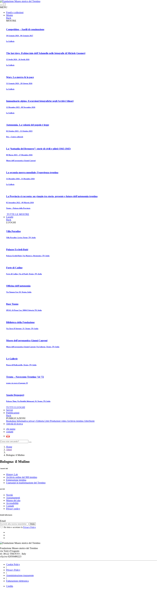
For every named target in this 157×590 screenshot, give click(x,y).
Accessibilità (12, 503)
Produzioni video (58, 421)
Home (9, 447)
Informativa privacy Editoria (31, 421)
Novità (9, 495)
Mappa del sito (13, 500)
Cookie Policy (13, 564)
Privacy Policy (29, 527)
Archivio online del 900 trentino (21, 477)
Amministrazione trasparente (20, 575)
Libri (47, 421)
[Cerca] (30, 442)
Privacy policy (13, 508)
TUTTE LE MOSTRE (18, 214)
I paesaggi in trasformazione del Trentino (26, 482)
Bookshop (11, 421)
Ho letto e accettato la (20, 527)
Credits (9, 586)
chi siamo (10, 429)
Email (3, 521)
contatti (9, 431)
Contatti (10, 506)
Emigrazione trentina (16, 480)
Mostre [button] (9, 15)
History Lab (12, 474)
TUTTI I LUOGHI (15, 407)
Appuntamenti (13, 497)
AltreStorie (89, 421)
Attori (9, 449)
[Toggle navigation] (4, 4)
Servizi (9, 410)
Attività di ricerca (14, 423)
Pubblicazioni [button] (12, 412)
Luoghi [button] (9, 217)
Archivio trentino (75, 421)
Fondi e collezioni (14, 12)
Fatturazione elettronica (17, 581)
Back (8, 18)
